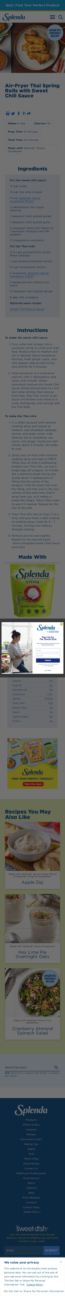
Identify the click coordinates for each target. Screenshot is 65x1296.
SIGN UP (48, 660)
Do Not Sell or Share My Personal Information (32, 1291)
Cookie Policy (35, 1284)
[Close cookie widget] (61, 1262)
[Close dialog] (61, 624)
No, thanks (48, 670)
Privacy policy (50, 665)
